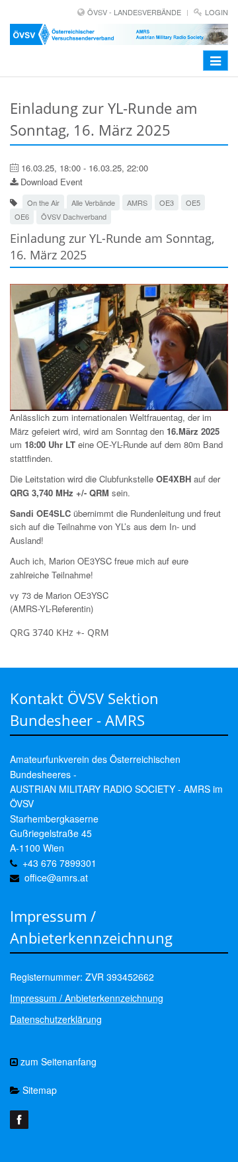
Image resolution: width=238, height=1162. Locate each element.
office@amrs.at (56, 877)
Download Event (50, 181)
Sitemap (38, 1089)
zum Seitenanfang (57, 1061)
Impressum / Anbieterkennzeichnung (86, 998)
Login (216, 12)
